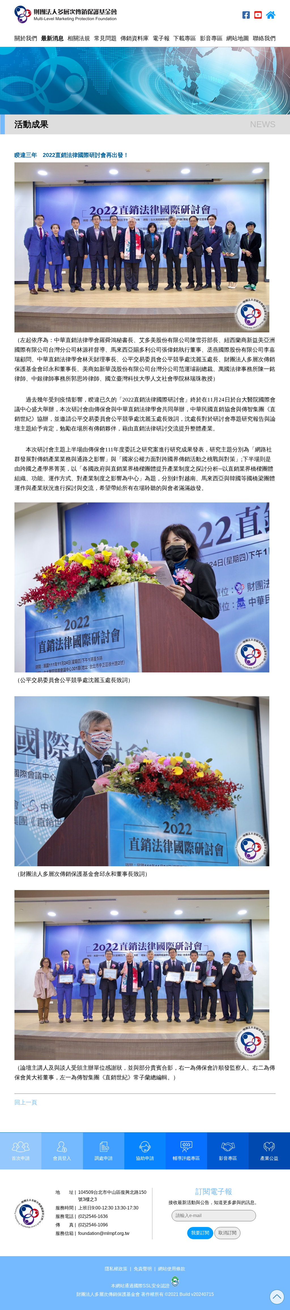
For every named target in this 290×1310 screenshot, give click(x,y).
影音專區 (211, 38)
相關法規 (78, 38)
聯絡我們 (264, 38)
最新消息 (52, 38)
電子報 (161, 38)
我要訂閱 (200, 1232)
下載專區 (184, 38)
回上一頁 (25, 1102)
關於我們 (25, 38)
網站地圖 (237, 38)
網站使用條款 (171, 1268)
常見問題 (105, 38)
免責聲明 (143, 1268)
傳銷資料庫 (134, 38)
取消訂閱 (227, 1232)
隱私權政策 (116, 1268)
